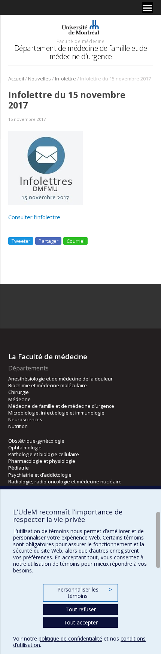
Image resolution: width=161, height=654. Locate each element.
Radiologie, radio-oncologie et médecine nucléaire (65, 481)
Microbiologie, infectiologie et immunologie (56, 412)
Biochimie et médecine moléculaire (47, 385)
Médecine (19, 399)
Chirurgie (18, 392)
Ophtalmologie (25, 447)
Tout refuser (81, 609)
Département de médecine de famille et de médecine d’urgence (80, 52)
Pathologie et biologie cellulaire (43, 454)
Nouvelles (39, 78)
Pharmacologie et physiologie (41, 461)
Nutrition (18, 426)
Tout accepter (81, 622)
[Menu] (147, 7)
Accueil (16, 78)
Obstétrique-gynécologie (36, 440)
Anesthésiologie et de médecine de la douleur (60, 378)
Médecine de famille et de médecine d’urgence (61, 406)
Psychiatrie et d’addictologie (40, 474)
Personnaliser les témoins (84, 593)
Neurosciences (25, 419)
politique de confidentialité (70, 638)
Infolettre (65, 78)
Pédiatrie (18, 467)
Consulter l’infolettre (34, 217)
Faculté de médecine (80, 41)
